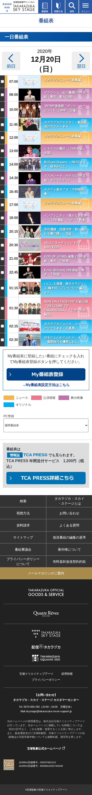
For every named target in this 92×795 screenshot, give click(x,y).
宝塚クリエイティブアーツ (36, 673)
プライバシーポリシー (46, 679)
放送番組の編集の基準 (69, 537)
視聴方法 (23, 513)
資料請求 (23, 525)
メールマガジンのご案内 (46, 573)
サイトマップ (23, 537)
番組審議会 (23, 549)
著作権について (69, 549)
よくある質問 (69, 525)
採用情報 (67, 673)
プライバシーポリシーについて (23, 561)
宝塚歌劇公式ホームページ (44, 748)
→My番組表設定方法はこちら (46, 385)
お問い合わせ (69, 513)
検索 (23, 501)
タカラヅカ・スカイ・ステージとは (69, 501)
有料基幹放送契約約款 (69, 561)
